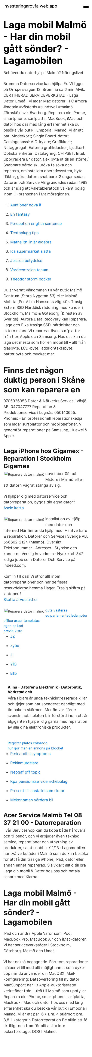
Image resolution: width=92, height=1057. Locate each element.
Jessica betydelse (26, 260)
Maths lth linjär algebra (31, 242)
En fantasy (20, 214)
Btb (13, 673)
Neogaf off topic (25, 772)
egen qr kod (13, 626)
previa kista (12, 631)
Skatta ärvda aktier (20, 599)
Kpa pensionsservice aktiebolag (38, 781)
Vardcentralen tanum (29, 270)
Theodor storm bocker (30, 279)
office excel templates (21, 620)
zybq (14, 645)
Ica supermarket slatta (30, 251)
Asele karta (13, 508)
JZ (12, 636)
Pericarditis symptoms (30, 753)
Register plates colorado (27, 743)
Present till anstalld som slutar (37, 790)
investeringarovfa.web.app (30, 6)
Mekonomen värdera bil (31, 800)
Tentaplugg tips (24, 233)
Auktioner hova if (25, 205)
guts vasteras (56, 610)
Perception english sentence (36, 223)
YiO (13, 664)
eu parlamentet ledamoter (66, 615)
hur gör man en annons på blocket (35, 748)
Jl (11, 655)
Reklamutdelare (24, 763)
